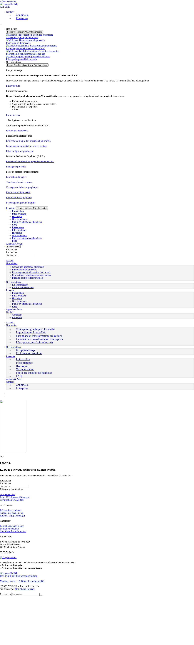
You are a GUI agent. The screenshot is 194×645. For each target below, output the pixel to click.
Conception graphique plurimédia (28, 267)
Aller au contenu (8, 1)
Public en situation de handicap (27, 222)
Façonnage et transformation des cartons (31, 272)
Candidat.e (22, 15)
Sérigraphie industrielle (17, 130)
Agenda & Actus (14, 309)
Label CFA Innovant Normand (14, 497)
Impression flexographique (19, 197)
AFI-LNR (5, 6)
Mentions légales (8, 581)
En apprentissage (20, 284)
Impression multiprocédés (18, 192)
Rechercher (11, 249)
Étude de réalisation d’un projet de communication (30, 161)
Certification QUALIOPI (12, 500)
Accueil (9, 260)
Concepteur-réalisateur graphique (22, 187)
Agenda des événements (11, 513)
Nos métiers (11, 263)
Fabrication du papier (16, 177)
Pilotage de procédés (16, 166)
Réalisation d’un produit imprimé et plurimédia (28, 141)
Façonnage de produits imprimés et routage (26, 146)
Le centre (10, 290)
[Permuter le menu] (1, 24)
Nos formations (13, 282)
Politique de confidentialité (31, 581)
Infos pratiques (19, 213)
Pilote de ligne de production (19, 151)
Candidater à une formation (13, 531)
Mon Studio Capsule (25, 589)
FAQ (14, 224)
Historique (17, 216)
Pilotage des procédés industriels (27, 277)
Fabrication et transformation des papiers (31, 275)
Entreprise (22, 18)
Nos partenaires (19, 219)
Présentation (18, 211)
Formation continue (9, 528)
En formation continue (22, 287)
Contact (9, 12)
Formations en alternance (12, 526)
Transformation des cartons (19, 182)
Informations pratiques (10, 510)
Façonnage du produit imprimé (20, 202)
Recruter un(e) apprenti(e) (12, 515)
